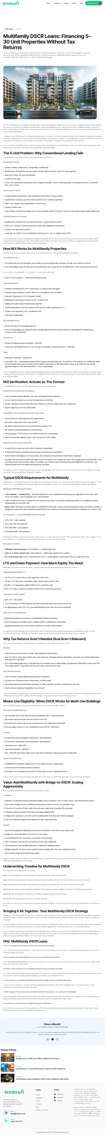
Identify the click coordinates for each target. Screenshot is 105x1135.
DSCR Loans (9, 29)
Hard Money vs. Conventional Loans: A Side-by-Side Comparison (41, 1069)
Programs (57, 3)
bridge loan (80, 460)
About (74, 3)
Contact (66, 3)
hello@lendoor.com (17, 1114)
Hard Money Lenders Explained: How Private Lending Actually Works (42, 1079)
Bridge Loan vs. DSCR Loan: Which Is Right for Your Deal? (37, 1059)
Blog (81, 3)
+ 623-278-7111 (16, 1121)
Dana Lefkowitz (52, 1024)
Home (48, 3)
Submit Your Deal (42, 1110)
